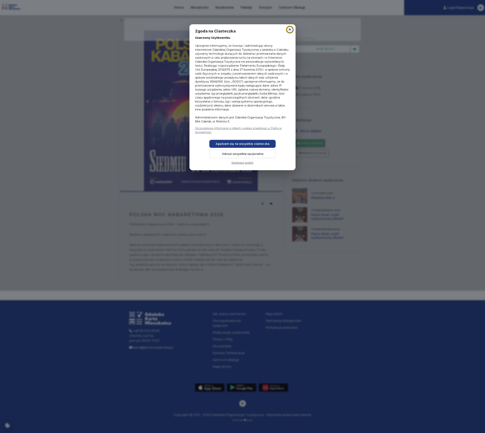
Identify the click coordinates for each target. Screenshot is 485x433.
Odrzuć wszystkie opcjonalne (242, 154)
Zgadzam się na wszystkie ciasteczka (242, 144)
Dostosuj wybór (243, 163)
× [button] (290, 29)
